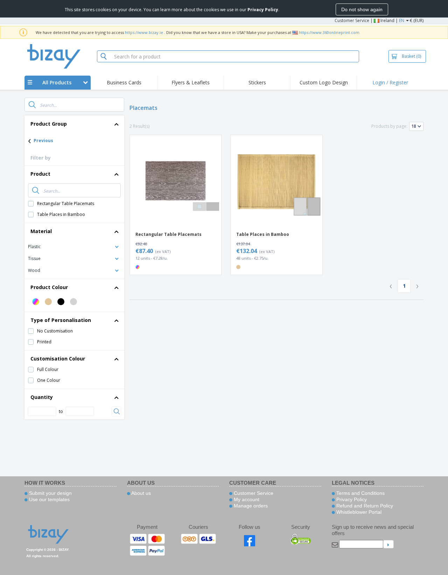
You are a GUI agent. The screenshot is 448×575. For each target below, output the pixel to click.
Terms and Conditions (360, 493)
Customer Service (352, 20)
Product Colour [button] (49, 287)
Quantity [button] (41, 397)
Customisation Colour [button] (57, 358)
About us (140, 493)
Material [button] (41, 231)
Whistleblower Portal (358, 512)
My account (245, 499)
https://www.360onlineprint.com (329, 32)
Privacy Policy (351, 499)
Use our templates (49, 499)
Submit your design (50, 493)
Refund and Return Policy (364, 506)
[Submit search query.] (32, 104)
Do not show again (362, 9)
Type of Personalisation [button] (60, 320)
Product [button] (40, 173)
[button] (74, 246)
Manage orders (250, 506)
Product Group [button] (48, 123)
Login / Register (390, 82)
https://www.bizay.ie (144, 32)
